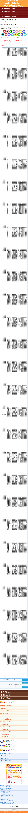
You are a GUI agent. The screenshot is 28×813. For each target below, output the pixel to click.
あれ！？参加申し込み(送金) (6, 789)
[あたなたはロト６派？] (7, 747)
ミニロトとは (3, 22)
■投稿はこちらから (5, 755)
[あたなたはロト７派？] (7, 742)
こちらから (25, 679)
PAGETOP (14, 809)
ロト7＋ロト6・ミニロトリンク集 (7, 803)
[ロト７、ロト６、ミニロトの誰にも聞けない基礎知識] (14, 778)
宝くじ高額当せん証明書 (7, 795)
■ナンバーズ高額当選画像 (6, 761)
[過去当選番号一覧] (14, 773)
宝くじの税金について (7, 797)
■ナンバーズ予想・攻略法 (6, 760)
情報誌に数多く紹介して (7, 800)
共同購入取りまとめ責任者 (7, 792)
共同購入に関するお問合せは (6, 786)
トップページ (3, 21)
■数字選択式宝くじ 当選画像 (6, 753)
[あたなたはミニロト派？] (7, 703)
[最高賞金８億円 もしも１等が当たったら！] (14, 768)
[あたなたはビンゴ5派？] (7, 751)
